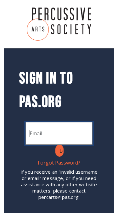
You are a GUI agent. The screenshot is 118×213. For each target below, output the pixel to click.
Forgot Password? (59, 162)
